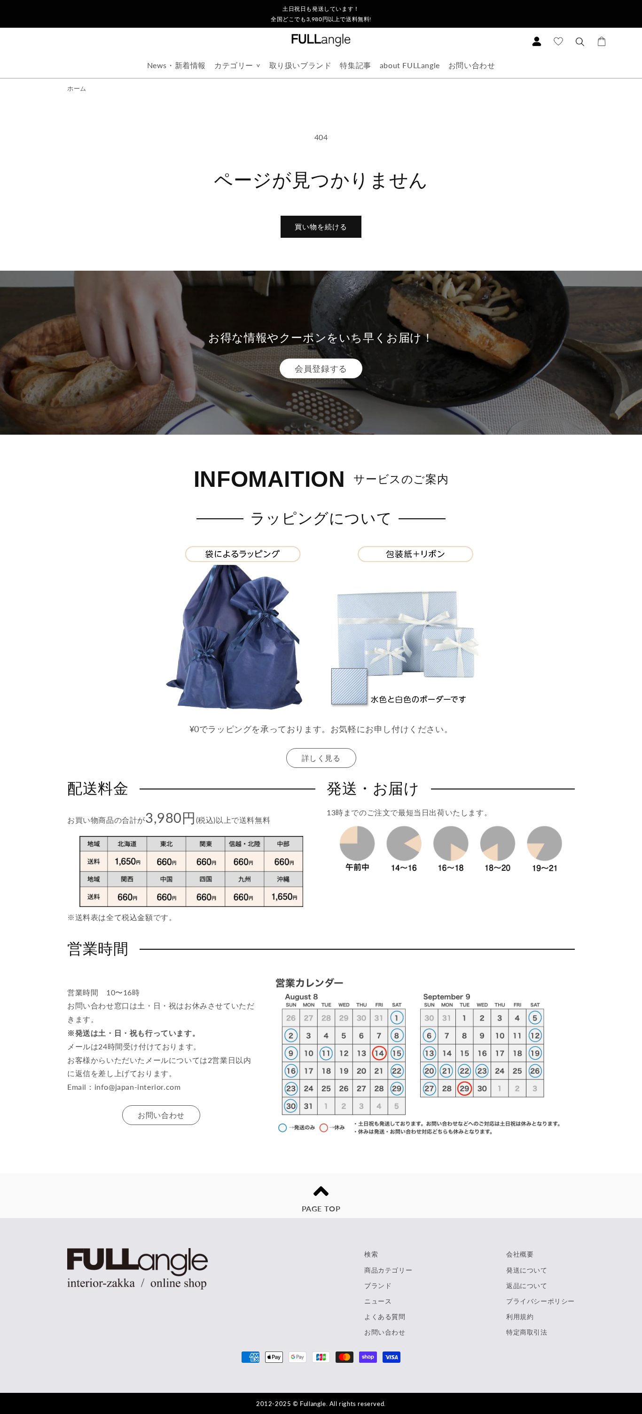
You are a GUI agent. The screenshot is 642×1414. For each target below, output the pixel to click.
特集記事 (355, 65)
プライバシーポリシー (540, 1301)
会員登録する (321, 368)
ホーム (76, 88)
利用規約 (519, 1316)
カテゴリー (233, 65)
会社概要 (519, 1254)
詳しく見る (321, 757)
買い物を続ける (321, 226)
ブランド (377, 1285)
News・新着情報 (176, 65)
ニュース (377, 1301)
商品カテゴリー (388, 1270)
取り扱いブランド (300, 65)
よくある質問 (385, 1316)
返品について (527, 1285)
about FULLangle (410, 65)
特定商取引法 (527, 1332)
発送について (527, 1270)
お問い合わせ (471, 65)
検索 (371, 1254)
